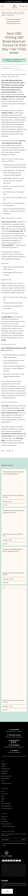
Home (2, 12)
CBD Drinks (4, 773)
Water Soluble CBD (6, 776)
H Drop (3, 781)
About (2, 791)
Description (7, 68)
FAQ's (2, 796)
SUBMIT (23, 839)
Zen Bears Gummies (6, 783)
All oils (7, 317)
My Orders (4, 819)
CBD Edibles (4, 771)
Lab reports (4, 794)
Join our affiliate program (7, 826)
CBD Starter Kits (5, 768)
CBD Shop (3, 764)
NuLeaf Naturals (5, 778)
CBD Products (9, 12)
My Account (4, 816)
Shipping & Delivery (6, 806)
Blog (2, 801)
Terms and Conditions (6, 808)
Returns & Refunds (6, 803)
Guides (3, 798)
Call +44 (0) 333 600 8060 (14, 752)
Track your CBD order (6, 824)
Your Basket (4, 821)
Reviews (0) (17, 68)
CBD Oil (16, 12)
